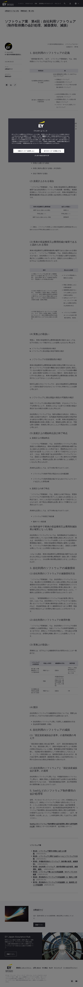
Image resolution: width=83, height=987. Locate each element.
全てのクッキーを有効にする (52, 151)
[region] (41, 140)
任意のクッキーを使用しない (26, 151)
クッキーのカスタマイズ (42, 155)
